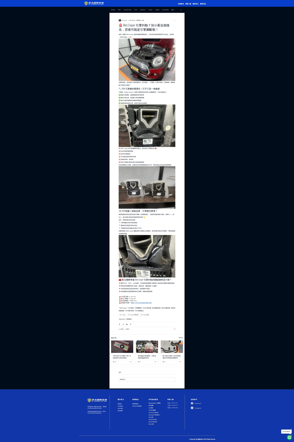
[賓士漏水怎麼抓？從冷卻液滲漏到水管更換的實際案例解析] (172, 346)
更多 (173, 9)
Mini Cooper (122, 319)
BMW (119, 9)
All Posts (113, 9)
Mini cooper (122, 314)
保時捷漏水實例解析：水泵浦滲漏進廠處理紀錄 (147, 357)
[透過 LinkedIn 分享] (127, 324)
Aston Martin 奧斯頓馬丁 (154, 414)
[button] (181, 9)
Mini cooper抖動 (145, 314)
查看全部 (181, 337)
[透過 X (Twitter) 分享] (123, 324)
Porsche (150, 9)
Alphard (157, 9)
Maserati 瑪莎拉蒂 (153, 421)
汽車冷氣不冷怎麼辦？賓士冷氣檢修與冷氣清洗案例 (122, 357)
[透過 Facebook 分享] (119, 324)
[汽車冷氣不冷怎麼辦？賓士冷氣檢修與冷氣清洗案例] (122, 346)
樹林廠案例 (129, 319)
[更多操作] (174, 20)
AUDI (135, 9)
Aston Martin (165, 9)
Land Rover (142, 9)
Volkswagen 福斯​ (153, 419)
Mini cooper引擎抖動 (133, 314)
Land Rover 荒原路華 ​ (153, 412)
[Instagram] (192, 408)
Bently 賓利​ (151, 423)
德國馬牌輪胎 (135, 403)
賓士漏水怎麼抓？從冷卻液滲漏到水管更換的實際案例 (172, 357)
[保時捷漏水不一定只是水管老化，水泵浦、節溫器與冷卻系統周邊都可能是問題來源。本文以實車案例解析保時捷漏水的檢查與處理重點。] (147, 346)
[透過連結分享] (130, 324)
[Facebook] (192, 403)
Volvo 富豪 (151, 417)
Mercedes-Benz (127, 9)
